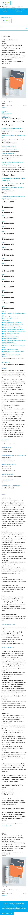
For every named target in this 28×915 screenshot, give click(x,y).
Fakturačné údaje (20, 904)
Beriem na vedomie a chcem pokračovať (18, 10)
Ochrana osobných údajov (10, 904)
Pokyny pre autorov (6, 116)
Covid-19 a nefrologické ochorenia (11, 316)
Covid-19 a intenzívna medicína (10, 344)
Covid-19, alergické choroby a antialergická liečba (14, 331)
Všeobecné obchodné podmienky (16, 903)
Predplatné (4, 107)
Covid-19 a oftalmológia (8, 335)
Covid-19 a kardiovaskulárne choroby (11, 325)
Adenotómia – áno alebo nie (8, 153)
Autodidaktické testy (6, 117)
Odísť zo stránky (4, 10)
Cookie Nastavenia (7, 913)
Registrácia (9, 17)
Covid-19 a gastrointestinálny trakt (10, 336)
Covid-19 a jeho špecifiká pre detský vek (12, 322)
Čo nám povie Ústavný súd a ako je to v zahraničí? (13, 183)
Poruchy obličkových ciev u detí (9, 146)
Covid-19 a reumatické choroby (10, 338)
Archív (3, 112)
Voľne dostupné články (7, 113)
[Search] (26, 28)
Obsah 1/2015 (5, 111)
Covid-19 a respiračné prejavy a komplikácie (13, 329)
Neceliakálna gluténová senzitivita (9, 149)
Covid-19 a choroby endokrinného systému (12, 327)
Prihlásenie (3, 17)
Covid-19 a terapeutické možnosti (10, 349)
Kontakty (6, 903)
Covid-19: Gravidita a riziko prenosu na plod (13, 324)
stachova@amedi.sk (7, 826)
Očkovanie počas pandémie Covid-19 (11, 354)
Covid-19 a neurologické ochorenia (11, 333)
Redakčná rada (5, 114)
